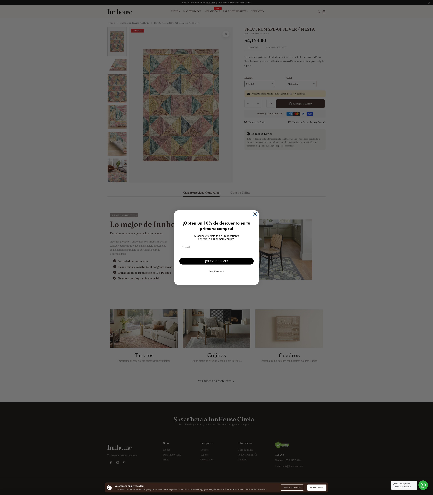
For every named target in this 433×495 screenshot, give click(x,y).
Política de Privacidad (292, 487)
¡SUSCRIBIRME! (216, 261)
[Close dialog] (255, 214)
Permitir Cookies (317, 487)
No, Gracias (216, 271)
